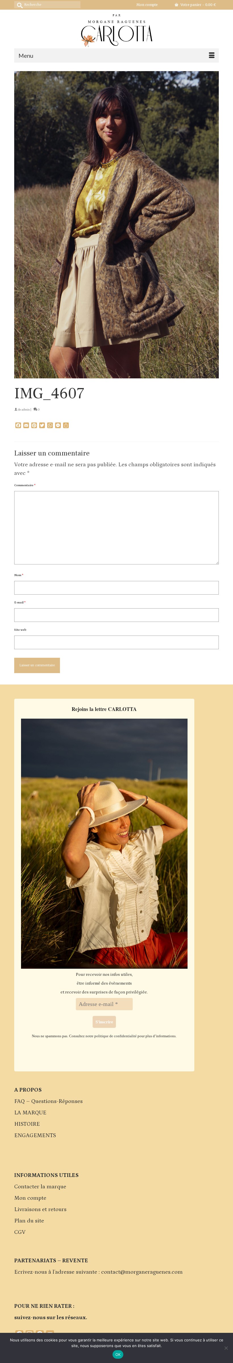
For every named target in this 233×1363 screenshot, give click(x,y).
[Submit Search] (18, 4)
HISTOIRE (27, 1124)
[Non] (226, 1348)
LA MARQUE (30, 1113)
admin (26, 409)
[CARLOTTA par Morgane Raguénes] (116, 29)
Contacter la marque (40, 1186)
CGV (20, 1232)
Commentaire (25, 485)
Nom (18, 575)
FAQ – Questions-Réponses (48, 1101)
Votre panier (198, 5)
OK (118, 1354)
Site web (20, 630)
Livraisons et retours (40, 1209)
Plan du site (29, 1221)
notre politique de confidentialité (111, 1036)
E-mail (20, 602)
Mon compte (30, 1198)
